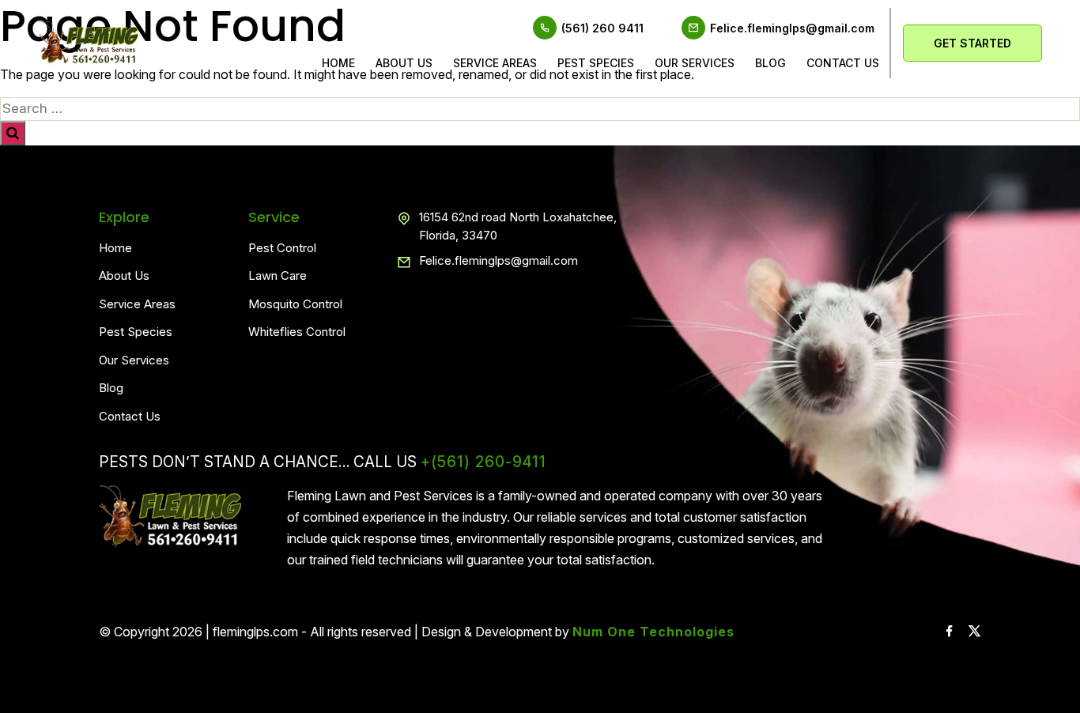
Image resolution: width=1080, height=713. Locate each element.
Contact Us (129, 416)
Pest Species (595, 63)
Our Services (694, 63)
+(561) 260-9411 (483, 462)
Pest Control (282, 247)
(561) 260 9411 (602, 28)
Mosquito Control (295, 303)
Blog (770, 63)
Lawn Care (277, 275)
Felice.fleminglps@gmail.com (792, 28)
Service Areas (495, 63)
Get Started (972, 43)
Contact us (842, 63)
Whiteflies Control (297, 331)
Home (338, 63)
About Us (404, 63)
